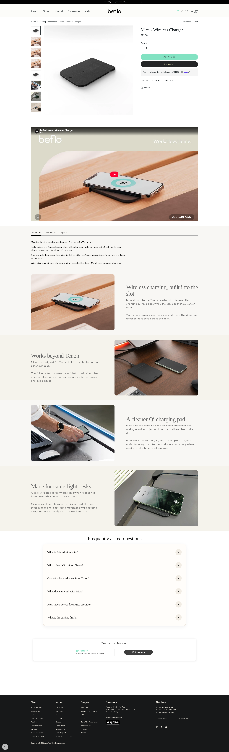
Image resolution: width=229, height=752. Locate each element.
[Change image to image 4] (36, 63)
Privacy (84, 729)
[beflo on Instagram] (157, 727)
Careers (59, 722)
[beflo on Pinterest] (162, 727)
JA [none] (182, 11)
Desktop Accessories (48, 22)
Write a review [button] (138, 652)
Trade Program (37, 733)
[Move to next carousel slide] (196, 686)
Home (33, 22)
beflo (48, 743)
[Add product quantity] (150, 48)
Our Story (60, 707)
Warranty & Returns (89, 711)
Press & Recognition (64, 736)
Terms (83, 733)
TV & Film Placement (89, 722)
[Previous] (87, 2)
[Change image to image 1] (36, 30)
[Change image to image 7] (36, 96)
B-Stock (34, 715)
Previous (187, 22)
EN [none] (178, 11)
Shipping (145, 80)
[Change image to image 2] (36, 41)
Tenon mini (35, 711)
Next (196, 22)
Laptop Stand (36, 725)
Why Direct (60, 725)
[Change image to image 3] (36, 52)
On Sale (34, 729)
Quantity (145, 43)
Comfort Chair (37, 718)
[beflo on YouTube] (166, 727)
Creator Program (38, 736)
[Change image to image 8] (36, 107)
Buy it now (169, 64)
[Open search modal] (186, 11)
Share (147, 88)
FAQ (83, 715)
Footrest (34, 722)
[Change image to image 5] (36, 74)
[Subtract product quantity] (143, 48)
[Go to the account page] (191, 11)
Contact (59, 711)
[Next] (141, 2)
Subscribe (184, 719)
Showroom (60, 715)
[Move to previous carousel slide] (190, 687)
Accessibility (86, 725)
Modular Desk (36, 707)
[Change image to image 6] (36, 85)
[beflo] (114, 11)
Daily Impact (61, 733)
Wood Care (60, 729)
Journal (59, 718)
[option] (182, 11)
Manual (84, 718)
